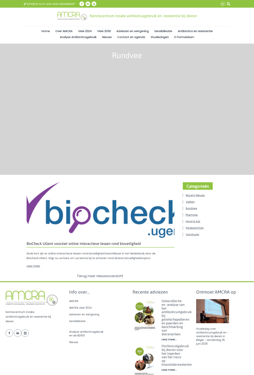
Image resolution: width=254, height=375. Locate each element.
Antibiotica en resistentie (195, 31)
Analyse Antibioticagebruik (78, 37)
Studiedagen (160, 37)
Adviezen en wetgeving (132, 31)
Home (45, 31)
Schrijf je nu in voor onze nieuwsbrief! (50, 4)
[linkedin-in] (88, 3)
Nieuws (107, 37)
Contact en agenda (131, 37)
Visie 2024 (85, 31)
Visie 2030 (104, 31)
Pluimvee (192, 215)
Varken (190, 202)
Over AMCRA (64, 31)
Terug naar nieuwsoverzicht (100, 276)
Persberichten (195, 228)
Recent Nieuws (195, 195)
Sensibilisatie (163, 31)
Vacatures (192, 234)
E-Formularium (184, 37)
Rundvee (191, 208)
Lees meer (33, 266)
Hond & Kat (193, 221)
